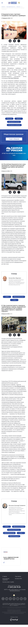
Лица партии (18, 576)
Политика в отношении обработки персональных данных (14, 611)
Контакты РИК (18, 578)
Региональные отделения (5, 579)
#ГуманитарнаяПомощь (14, 529)
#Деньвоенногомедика (19, 526)
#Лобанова (9, 118)
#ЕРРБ (7, 296)
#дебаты (19, 118)
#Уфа (21, 532)
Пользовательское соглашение (14, 609)
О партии (4, 576)
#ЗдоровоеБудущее (14, 536)
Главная (3, 6)
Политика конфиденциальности (14, 610)
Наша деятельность (11, 6)
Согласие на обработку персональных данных (14, 613)
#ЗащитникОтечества (19, 296)
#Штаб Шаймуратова (9, 532)
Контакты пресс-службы (8, 582)
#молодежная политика (14, 121)
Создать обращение (14, 139)
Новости (18, 6)
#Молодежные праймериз (14, 125)
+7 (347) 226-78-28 (14, 587)
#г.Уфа (14, 299)
